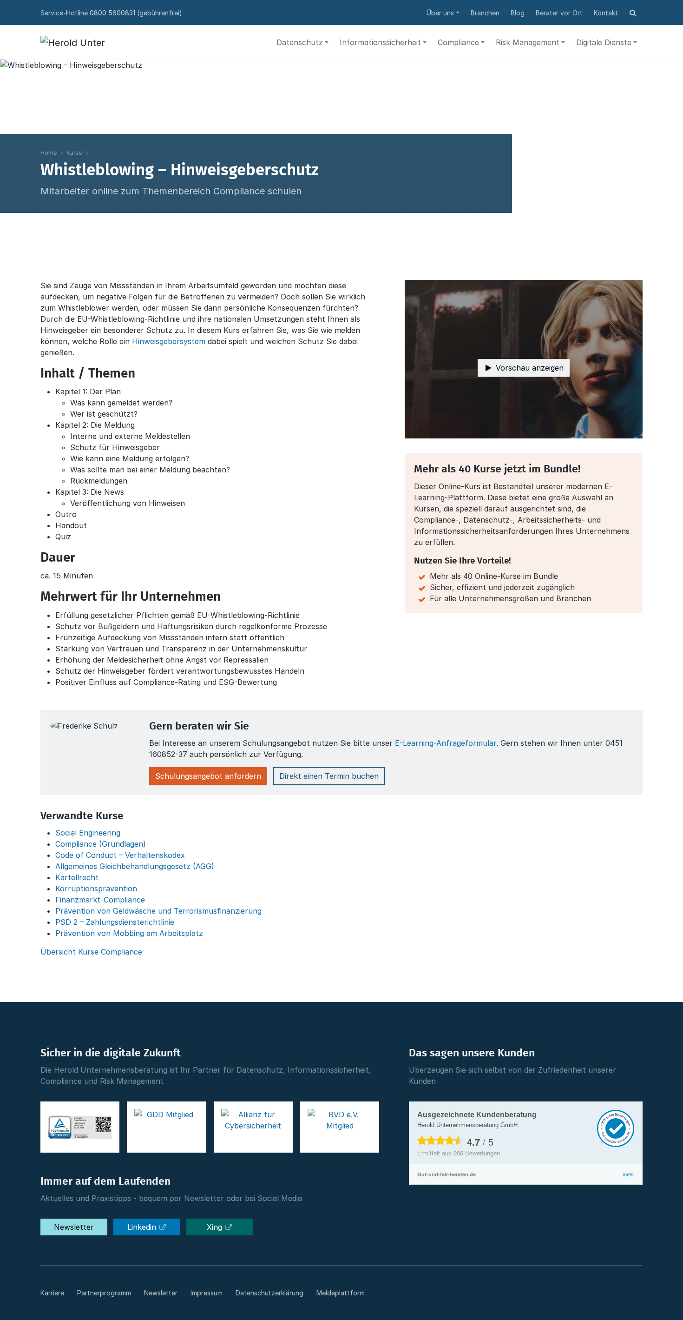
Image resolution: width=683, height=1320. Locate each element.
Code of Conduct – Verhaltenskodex (120, 855)
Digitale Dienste (603, 42)
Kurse (74, 152)
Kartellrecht (77, 877)
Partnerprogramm (104, 1293)
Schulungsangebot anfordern (208, 776)
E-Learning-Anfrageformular (445, 743)
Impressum (206, 1293)
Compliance (458, 42)
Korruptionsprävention (96, 888)
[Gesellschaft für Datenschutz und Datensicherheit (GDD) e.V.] (166, 1127)
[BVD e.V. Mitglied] (339, 1127)
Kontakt (606, 13)
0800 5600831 (112, 13)
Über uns (440, 13)
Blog (518, 13)
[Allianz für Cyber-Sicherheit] (253, 1127)
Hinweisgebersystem (168, 341)
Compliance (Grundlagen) (100, 844)
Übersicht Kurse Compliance (91, 951)
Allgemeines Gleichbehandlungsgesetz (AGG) (134, 866)
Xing (215, 1227)
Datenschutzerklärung (269, 1293)
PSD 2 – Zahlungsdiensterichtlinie (114, 922)
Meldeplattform (340, 1293)
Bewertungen (476, 1152)
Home (48, 152)
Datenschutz (299, 42)
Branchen (485, 13)
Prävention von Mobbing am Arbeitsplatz (129, 933)
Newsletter (74, 1227)
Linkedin (142, 1227)
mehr (628, 1174)
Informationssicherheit (380, 42)
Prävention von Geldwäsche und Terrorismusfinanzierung (158, 910)
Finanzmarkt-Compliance (100, 899)
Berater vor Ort (559, 13)
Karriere (52, 1293)
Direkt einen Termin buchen (329, 776)
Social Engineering (87, 832)
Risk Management (527, 42)
